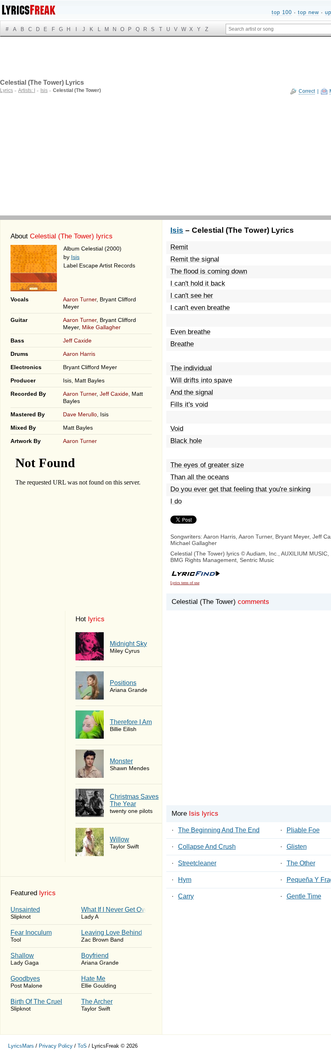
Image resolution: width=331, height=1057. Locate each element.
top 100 (282, 12)
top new (308, 12)
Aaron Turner (79, 299)
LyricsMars (21, 1046)
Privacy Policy (56, 1046)
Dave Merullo (80, 414)
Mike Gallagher (101, 327)
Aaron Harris (79, 354)
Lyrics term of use (184, 583)
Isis (75, 257)
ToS (82, 1046)
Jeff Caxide (77, 340)
